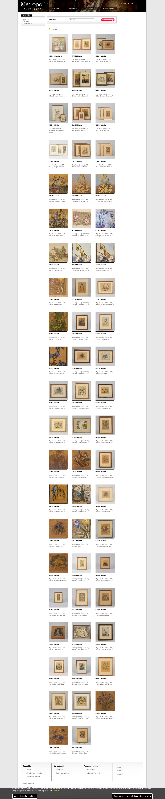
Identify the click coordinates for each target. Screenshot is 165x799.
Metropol (33, 6)
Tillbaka (54, 29)
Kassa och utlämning (33, 777)
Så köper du (73, 9)
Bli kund (123, 3)
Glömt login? (27, 23)
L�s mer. (55, 791)
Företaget (59, 770)
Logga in (131, 3)
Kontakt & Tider (108, 9)
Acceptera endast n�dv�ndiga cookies (132, 796)
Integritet (29, 787)
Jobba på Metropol (62, 773)
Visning (28, 770)
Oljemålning (55, 56)
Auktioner (55, 9)
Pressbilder (91, 770)
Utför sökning (108, 20)
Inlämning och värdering (34, 773)
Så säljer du (90, 9)
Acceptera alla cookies (24, 796)
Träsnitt (77, 56)
